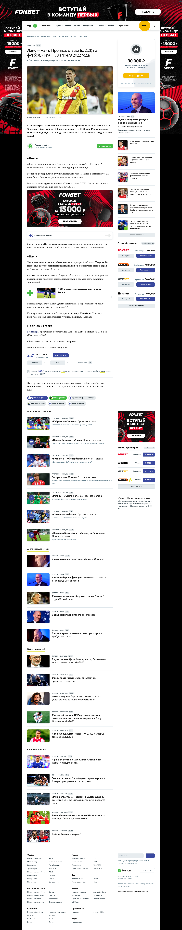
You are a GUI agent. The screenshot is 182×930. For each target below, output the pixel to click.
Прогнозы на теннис (35, 902)
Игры (74, 918)
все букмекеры (148, 243)
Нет (57, 363)
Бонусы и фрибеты (35, 912)
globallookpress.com (53, 118)
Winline (52, 915)
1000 (40, 371)
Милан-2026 (98, 912)
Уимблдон (97, 895)
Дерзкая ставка (55, 902)
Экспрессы (88, 25)
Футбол (58, 25)
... (150, 29)
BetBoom (31, 919)
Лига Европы (54, 865)
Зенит (51, 922)
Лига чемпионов (55, 862)
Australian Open (99, 892)
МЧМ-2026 (97, 868)
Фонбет (30, 915)
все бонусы (149, 448)
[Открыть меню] (29, 25)
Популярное (32, 875)
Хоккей (68, 25)
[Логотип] (35, 25)
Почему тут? (126, 256)
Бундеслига (54, 882)
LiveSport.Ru (34, 36)
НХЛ (95, 862)
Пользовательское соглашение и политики (133, 891)
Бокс (95, 882)
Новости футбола (34, 858)
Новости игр (77, 922)
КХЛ (95, 858)
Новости (75, 912)
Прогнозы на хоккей (35, 895)
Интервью (31, 882)
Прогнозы (46, 25)
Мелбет (52, 919)
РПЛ (51, 858)
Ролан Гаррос (99, 899)
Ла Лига (52, 875)
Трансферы (32, 868)
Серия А (52, 878)
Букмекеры (124, 25)
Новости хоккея (78, 858)
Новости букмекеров (57, 912)
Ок (150, 855)
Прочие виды (78, 908)
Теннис (77, 25)
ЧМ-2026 (52, 868)
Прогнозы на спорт (49, 36)
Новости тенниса (79, 892)
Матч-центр (32, 862)
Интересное (32, 878)
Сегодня (101, 25)
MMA (95, 878)
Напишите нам (147, 870)
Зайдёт (35, 363)
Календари (31, 865)
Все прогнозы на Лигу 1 (43, 235)
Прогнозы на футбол (67, 36)
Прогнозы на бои (34, 899)
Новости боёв (78, 878)
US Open (75, 902)
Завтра (111, 25)
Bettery (30, 922)
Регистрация (145, 255)
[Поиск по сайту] (155, 25)
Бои (73, 875)
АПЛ (51, 872)
